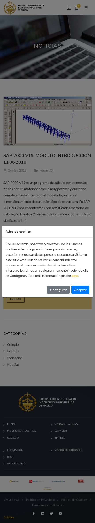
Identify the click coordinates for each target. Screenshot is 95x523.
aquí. (75, 275)
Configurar (58, 290)
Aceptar (80, 290)
